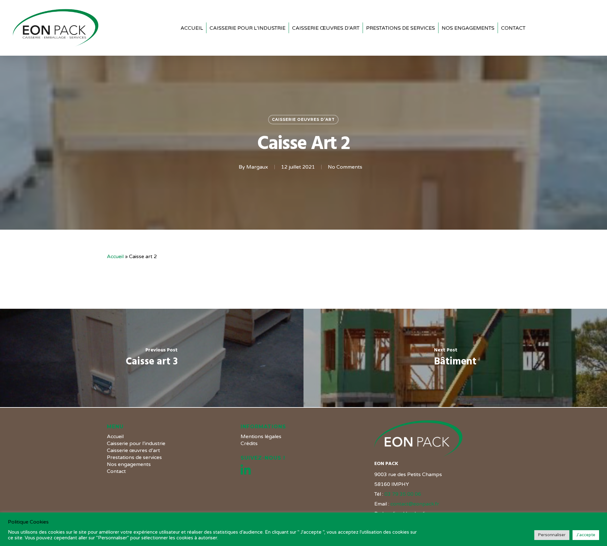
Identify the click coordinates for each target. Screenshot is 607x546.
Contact (116, 471)
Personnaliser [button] (552, 534)
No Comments (345, 167)
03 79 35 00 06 (402, 494)
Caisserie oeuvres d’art (303, 119)
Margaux (257, 167)
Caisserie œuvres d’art (133, 450)
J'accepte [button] (585, 534)
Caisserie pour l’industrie (136, 443)
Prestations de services (134, 457)
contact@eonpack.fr (414, 504)
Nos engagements (129, 464)
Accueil (115, 256)
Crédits (249, 443)
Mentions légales (261, 436)
